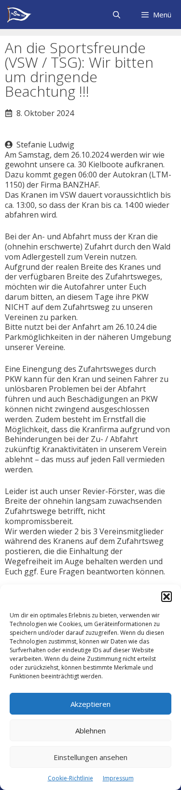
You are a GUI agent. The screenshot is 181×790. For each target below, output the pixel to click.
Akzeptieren (90, 704)
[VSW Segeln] (19, 14)
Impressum (118, 778)
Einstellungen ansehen (90, 757)
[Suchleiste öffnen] (116, 14)
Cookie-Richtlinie (70, 778)
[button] (166, 596)
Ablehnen (90, 730)
